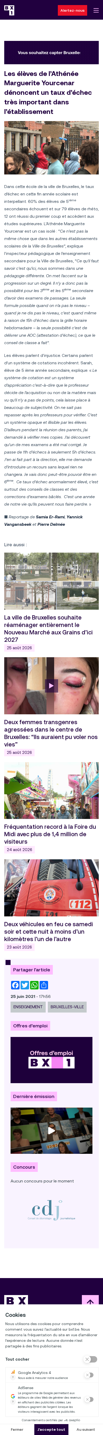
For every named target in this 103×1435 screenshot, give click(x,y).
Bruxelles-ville (67, 1007)
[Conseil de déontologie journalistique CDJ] (51, 1210)
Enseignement (28, 1007)
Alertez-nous (72, 10)
